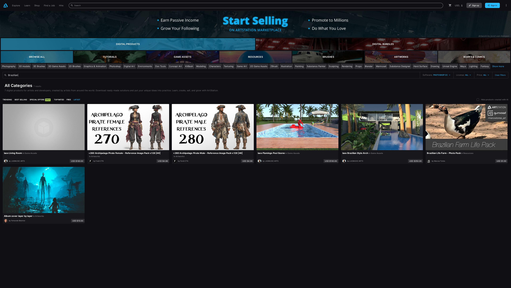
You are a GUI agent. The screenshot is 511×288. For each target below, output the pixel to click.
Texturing (229, 66)
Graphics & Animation (95, 66)
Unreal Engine (450, 66)
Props (359, 66)
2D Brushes (75, 66)
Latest (77, 100)
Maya (463, 66)
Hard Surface (420, 66)
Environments (145, 66)
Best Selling (21, 100)
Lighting (473, 66)
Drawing (435, 66)
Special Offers (40, 100)
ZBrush (274, 66)
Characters (215, 66)
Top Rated (59, 100)
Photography (8, 66)
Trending (7, 100)
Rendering (347, 66)
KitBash (189, 66)
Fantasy (485, 66)
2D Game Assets (258, 66)
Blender (369, 66)
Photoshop (115, 66)
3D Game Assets (56, 66)
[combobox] (256, 5)
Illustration (286, 66)
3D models (24, 66)
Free (69, 100)
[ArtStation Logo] (5, 5)
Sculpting (334, 66)
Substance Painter (316, 66)
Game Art (242, 66)
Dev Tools (160, 66)
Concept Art (175, 66)
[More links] (506, 5)
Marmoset (381, 66)
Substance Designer (400, 66)
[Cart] (450, 5)
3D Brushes (39, 66)
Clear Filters (500, 75)
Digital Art (129, 66)
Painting (299, 66)
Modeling (201, 66)
